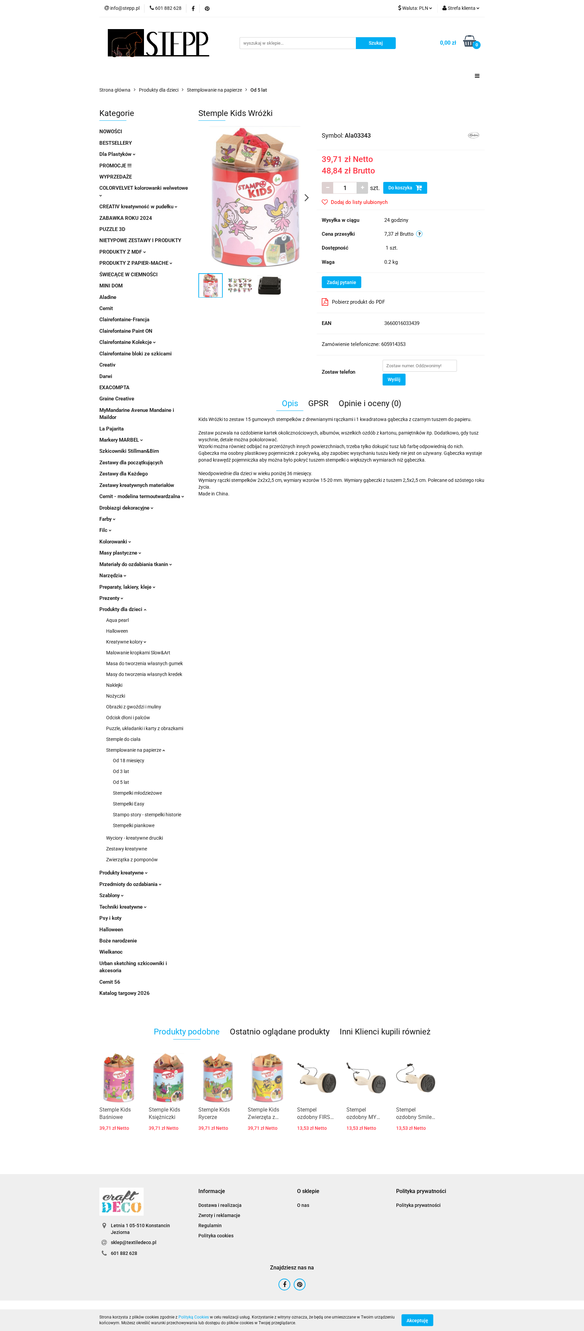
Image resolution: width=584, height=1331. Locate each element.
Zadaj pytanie (341, 282)
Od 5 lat (121, 782)
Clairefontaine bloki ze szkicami (135, 354)
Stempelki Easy (128, 804)
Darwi (105, 376)
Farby (106, 519)
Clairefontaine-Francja (124, 320)
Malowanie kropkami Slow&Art (138, 652)
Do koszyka (400, 187)
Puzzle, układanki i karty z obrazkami (144, 728)
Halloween (117, 631)
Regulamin (210, 1225)
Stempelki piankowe (133, 825)
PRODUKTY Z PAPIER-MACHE (134, 263)
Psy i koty (110, 918)
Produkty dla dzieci (121, 609)
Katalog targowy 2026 (124, 993)
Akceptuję (417, 1320)
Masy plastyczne (119, 553)
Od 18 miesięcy (128, 760)
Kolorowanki (113, 542)
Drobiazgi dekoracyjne (125, 508)
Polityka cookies (216, 1235)
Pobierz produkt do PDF (358, 302)
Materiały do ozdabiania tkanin (134, 564)
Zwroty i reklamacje (219, 1215)
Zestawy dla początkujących (131, 463)
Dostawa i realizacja (220, 1205)
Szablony (110, 895)
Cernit (106, 308)
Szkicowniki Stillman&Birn (129, 451)
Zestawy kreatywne (126, 848)
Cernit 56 (109, 982)
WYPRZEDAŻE (115, 177)
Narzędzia (111, 576)
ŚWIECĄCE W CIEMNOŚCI (128, 275)
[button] (211, 1191)
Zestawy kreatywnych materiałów (136, 485)
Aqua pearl (117, 620)
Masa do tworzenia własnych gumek (144, 663)
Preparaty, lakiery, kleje (126, 587)
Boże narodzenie (118, 941)
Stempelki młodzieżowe (137, 793)
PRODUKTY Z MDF (121, 252)
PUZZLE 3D (112, 229)
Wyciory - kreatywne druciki (134, 838)
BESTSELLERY (115, 143)
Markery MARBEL (119, 440)
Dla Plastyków (116, 154)
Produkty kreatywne (122, 873)
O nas (303, 1205)
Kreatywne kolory (125, 642)
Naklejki (114, 685)
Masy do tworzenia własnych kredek (144, 674)
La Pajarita (111, 429)
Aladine (107, 297)
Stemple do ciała (123, 739)
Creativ (107, 365)
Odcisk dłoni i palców (128, 717)
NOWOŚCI (110, 132)
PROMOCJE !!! (115, 166)
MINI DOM (111, 286)
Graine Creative (116, 399)
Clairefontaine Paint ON (125, 331)
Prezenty (110, 598)
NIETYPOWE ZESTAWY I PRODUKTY (140, 240)
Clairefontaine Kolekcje (126, 342)
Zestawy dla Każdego (123, 474)
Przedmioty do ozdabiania (129, 884)
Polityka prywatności (418, 1205)
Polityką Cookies (193, 1317)
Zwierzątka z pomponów (132, 859)
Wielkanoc (111, 952)
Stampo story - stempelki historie (147, 814)
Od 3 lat (121, 771)
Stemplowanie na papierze (134, 750)
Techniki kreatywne (121, 907)
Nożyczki (115, 696)
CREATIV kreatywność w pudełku (137, 207)
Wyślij (394, 379)
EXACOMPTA (114, 387)
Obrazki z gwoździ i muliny (133, 706)
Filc (104, 530)
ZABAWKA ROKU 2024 (125, 218)
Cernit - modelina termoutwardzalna (140, 496)
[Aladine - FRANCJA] (474, 135)
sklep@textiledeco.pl (133, 1242)
